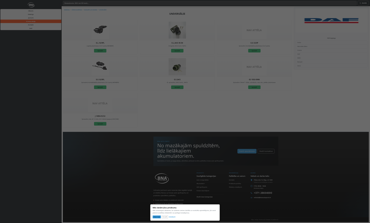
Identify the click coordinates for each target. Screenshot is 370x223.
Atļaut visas (156, 217)
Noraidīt (164, 217)
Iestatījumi (172, 217)
